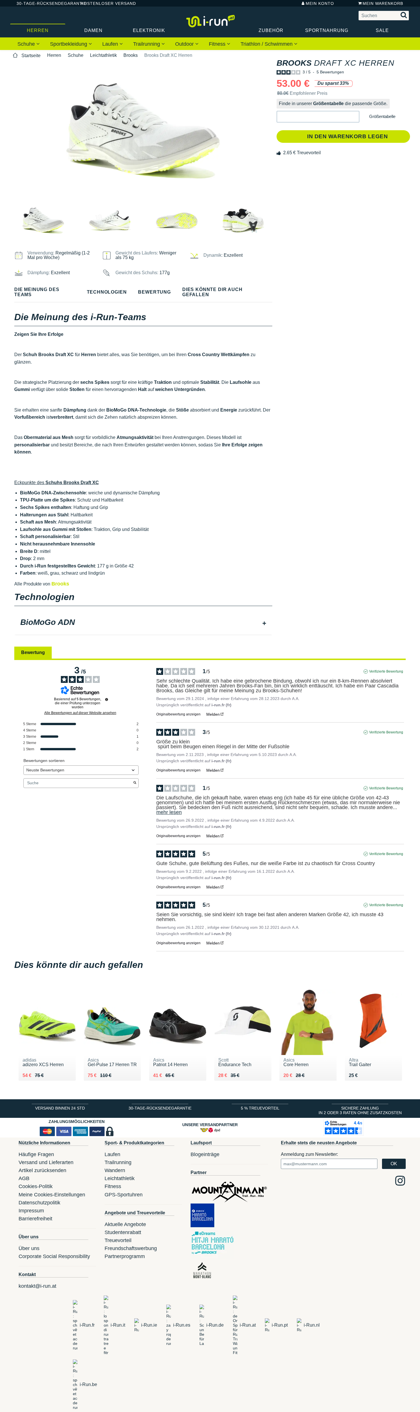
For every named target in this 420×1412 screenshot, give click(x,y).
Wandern (115, 1170)
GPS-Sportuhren (124, 1195)
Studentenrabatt (123, 1232)
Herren (38, 30)
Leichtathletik (103, 55)
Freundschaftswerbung (131, 1248)
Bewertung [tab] (33, 652)
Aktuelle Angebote (125, 1224)
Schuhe (26, 44)
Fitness (218, 44)
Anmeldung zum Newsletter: (309, 1154)
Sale (382, 30)
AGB (24, 1178)
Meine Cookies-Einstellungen (52, 1195)
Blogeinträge (205, 1154)
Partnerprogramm (125, 1256)
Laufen (110, 44)
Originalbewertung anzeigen (178, 714)
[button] (318, 117)
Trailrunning (147, 44)
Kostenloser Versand (104, 3)
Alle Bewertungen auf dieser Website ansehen (80, 713)
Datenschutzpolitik (39, 1203)
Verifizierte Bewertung (386, 671)
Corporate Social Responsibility (54, 1256)
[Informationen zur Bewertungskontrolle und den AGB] (106, 699)
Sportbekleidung (69, 44)
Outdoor (185, 44)
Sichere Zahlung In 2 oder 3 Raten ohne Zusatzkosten (360, 1110)
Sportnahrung (326, 30)
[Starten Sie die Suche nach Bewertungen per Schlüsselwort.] (135, 783)
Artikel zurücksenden (42, 1170)
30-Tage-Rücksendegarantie (44, 3)
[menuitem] (28, 43)
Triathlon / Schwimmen (267, 44)
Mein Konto (320, 3)
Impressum (31, 1211)
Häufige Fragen (36, 1154)
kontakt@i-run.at (37, 1286)
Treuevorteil (118, 1240)
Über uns (29, 1248)
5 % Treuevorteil (260, 1108)
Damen (93, 30)
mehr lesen (169, 812)
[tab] (143, 623)
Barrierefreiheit (35, 1219)
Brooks (130, 55)
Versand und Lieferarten (46, 1162)
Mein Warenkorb (383, 3)
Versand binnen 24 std (60, 1108)
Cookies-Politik (36, 1186)
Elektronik (149, 30)
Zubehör (271, 30)
